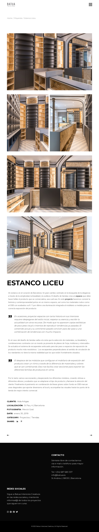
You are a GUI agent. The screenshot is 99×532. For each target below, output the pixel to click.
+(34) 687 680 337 (63, 472)
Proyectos (25, 417)
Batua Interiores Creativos (45, 526)
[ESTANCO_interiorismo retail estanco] (49, 244)
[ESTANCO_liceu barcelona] (49, 183)
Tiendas (35, 417)
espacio (79, 296)
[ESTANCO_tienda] (49, 61)
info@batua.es (58, 475)
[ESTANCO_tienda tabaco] (49, 122)
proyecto (69, 299)
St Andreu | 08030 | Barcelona (66, 478)
